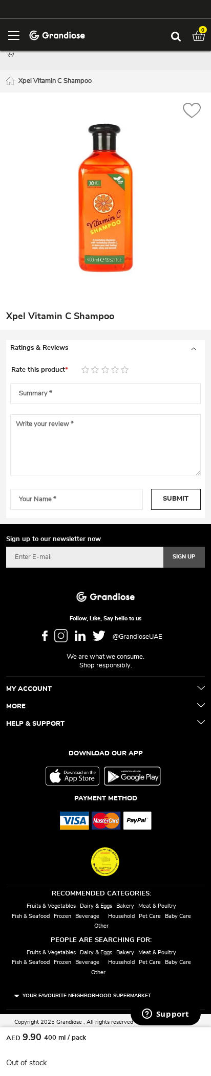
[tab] (105, 348)
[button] (192, 112)
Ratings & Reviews (39, 348)
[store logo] (57, 35)
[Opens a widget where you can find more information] (165, 1014)
